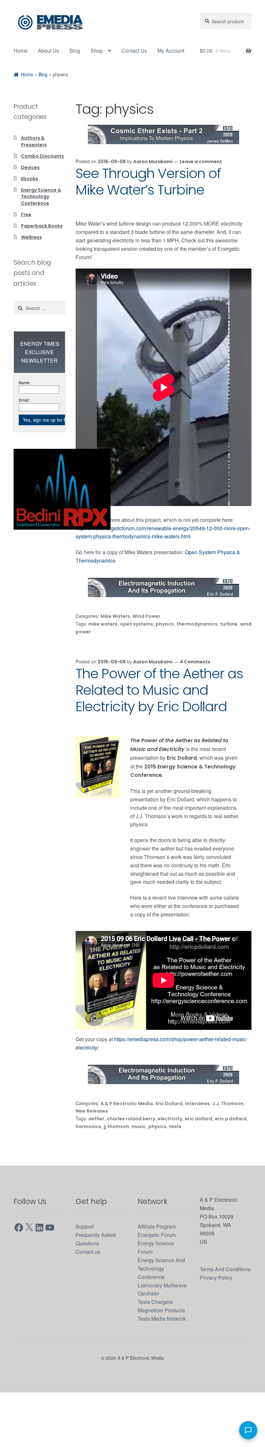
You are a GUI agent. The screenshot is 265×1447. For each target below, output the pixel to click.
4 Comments (197, 694)
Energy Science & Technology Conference (41, 218)
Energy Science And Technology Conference (163, 1306)
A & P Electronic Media (129, 1142)
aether (97, 1156)
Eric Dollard (171, 1142)
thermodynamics (196, 656)
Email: (25, 421)
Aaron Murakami (155, 186)
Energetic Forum (159, 1272)
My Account (29, 75)
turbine (228, 656)
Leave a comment (203, 186)
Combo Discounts (42, 179)
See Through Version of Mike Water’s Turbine (148, 206)
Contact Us (139, 50)
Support (86, 1264)
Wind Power (148, 649)
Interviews (199, 1142)
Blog (77, 50)
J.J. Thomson (229, 1142)
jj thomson (116, 1164)
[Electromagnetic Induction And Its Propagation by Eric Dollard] (163, 620)
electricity (170, 1156)
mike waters (103, 656)
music (138, 1164)
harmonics (88, 1164)
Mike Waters (117, 649)
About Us (50, 50)
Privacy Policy (217, 1323)
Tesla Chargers (157, 1339)
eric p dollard (230, 1156)
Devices (30, 190)
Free (26, 236)
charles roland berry (131, 1156)
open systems (137, 656)
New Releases (92, 1149)
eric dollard (198, 1156)
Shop (100, 50)
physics (165, 656)
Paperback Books (42, 247)
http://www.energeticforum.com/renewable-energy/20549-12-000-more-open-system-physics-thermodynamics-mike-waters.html (161, 561)
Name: (25, 403)
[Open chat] (248, 1430)
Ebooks (29, 201)
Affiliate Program (159, 1264)
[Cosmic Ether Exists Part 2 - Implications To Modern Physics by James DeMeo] (163, 159)
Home (21, 50)
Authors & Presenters (34, 165)
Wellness (31, 258)
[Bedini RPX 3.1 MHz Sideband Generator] (62, 510)
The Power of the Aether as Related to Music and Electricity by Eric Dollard (159, 722)
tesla (174, 1164)
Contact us (90, 1289)
